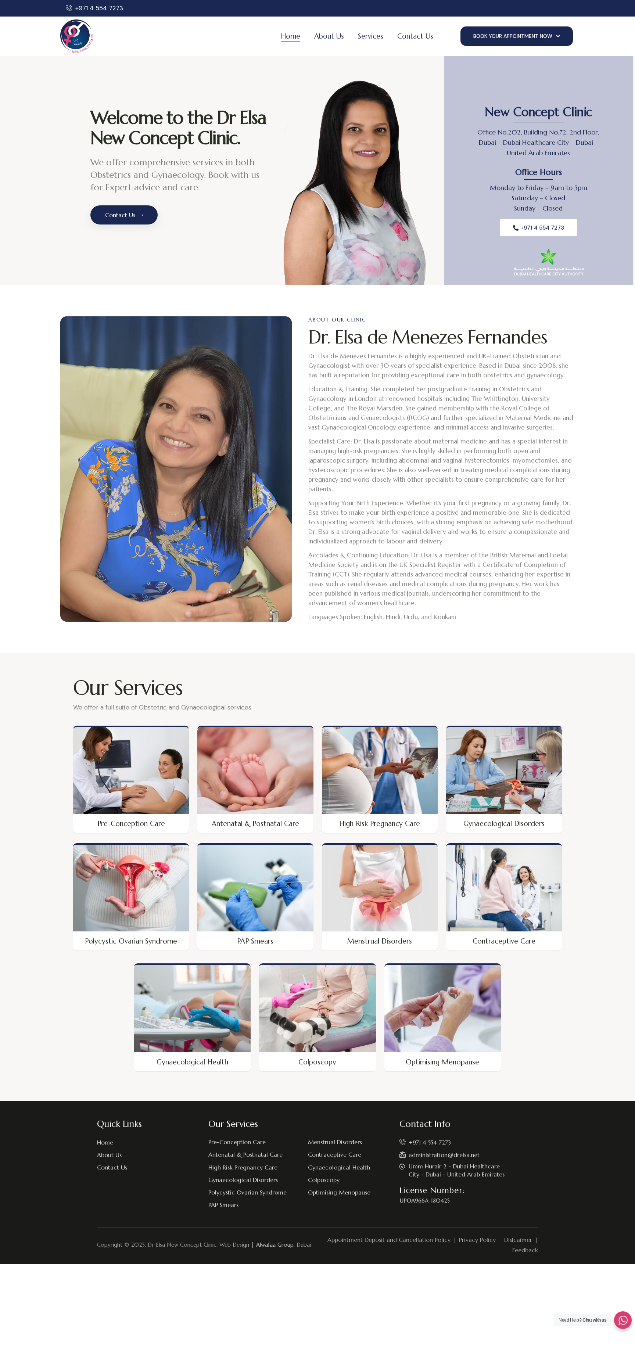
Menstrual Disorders (379, 941)
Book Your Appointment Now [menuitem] (512, 36)
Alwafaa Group (275, 1244)
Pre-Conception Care (131, 823)
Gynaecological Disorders (504, 823)
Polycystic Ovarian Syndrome (131, 941)
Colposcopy (317, 1061)
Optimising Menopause (442, 1061)
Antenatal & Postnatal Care (255, 823)
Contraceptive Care (504, 941)
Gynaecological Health (192, 1061)
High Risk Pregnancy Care (379, 823)
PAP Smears (255, 941)
